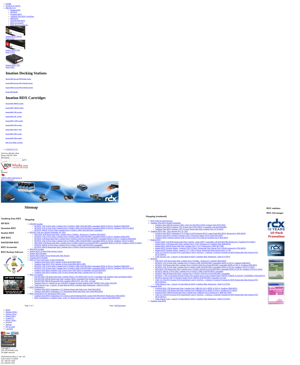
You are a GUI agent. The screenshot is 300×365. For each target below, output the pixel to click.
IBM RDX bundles (37, 249)
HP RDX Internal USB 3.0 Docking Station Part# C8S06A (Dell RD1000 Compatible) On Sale (190, 278)
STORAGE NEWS (13, 6)
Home (8, 310)
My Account (10, 327)
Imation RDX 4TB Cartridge (14, 138)
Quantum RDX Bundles (39, 258)
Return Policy (11, 316)
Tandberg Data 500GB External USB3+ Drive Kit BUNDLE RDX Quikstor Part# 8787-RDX (190, 225)
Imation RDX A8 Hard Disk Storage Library (46, 251)
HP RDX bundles (36, 224)
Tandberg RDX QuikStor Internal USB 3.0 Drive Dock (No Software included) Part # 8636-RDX (191, 238)
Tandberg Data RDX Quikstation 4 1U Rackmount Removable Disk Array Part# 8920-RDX (68, 292)
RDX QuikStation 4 (37, 287)
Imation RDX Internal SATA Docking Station (18, 79)
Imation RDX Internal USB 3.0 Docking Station (19, 83)
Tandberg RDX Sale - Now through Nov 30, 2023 (169, 231)
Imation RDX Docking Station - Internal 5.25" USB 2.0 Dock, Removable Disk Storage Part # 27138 (193, 250)
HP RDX (13, 12)
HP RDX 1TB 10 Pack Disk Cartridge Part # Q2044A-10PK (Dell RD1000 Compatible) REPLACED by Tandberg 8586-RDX (82, 226)
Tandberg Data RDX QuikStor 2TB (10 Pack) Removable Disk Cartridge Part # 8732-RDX (68, 273)
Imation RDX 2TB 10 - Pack (14, 129)
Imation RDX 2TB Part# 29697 (13, 66)
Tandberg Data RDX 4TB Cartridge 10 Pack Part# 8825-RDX (57, 262)
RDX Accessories (17, 23)
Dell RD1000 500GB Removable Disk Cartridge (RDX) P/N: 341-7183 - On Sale (64, 281)
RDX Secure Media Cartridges (14, 142)
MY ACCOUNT (7, 180)
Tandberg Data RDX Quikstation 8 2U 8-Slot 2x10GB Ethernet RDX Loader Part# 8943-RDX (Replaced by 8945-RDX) (79, 296)
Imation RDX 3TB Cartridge (14, 134)
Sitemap (9, 325)
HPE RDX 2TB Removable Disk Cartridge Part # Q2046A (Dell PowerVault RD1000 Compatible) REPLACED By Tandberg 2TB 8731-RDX (88, 243)
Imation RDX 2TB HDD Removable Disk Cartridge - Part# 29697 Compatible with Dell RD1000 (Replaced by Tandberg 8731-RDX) (205, 242)
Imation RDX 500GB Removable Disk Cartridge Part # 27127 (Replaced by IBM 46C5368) (189, 246)
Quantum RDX (16, 14)
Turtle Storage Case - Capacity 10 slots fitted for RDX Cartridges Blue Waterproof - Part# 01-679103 (71, 285)
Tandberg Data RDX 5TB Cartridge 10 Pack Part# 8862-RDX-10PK (60, 264)
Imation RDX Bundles (12, 92)
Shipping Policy (11, 312)
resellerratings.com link (8, 345)
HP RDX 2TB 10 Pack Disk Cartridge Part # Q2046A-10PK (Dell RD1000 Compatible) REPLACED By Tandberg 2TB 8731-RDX (84, 228)
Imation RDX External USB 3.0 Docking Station (19, 87)
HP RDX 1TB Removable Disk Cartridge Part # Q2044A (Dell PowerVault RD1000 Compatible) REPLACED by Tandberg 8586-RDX (85, 239)
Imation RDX (15, 10)
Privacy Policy (11, 320)
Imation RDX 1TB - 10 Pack (14, 116)
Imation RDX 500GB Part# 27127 (14, 38)
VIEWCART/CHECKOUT (11, 178)
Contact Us (10, 318)
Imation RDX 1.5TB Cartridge (14, 121)
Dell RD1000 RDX (17, 21)
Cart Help (9, 329)
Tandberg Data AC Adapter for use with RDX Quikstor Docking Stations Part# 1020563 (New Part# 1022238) (75, 283)
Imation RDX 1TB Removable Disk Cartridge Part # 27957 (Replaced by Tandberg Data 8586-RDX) (193, 244)
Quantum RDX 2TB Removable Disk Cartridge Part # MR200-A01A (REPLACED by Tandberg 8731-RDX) (196, 290)
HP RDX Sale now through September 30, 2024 (48, 232)
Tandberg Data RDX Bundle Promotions (165, 223)
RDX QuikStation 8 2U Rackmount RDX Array (48, 294)
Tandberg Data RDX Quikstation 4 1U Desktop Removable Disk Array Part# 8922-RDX (67, 289)
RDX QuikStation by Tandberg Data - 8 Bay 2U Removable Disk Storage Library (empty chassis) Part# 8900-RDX (77, 298)
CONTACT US (12, 149)
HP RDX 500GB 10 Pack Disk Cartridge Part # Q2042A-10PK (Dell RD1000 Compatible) (68, 230)
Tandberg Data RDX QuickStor (22, 16)
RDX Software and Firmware (161, 221)
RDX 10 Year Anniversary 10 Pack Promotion (47, 260)
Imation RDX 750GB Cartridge (15, 108)
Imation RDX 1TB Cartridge (14, 112)
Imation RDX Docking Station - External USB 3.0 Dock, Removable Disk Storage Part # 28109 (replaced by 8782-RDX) (200, 248)
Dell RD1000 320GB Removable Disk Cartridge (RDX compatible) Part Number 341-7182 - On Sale (72, 279)
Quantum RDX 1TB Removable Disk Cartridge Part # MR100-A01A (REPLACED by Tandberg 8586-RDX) (196, 288)
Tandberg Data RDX (158, 301)
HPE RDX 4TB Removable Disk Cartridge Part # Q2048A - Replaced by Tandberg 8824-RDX (70, 235)
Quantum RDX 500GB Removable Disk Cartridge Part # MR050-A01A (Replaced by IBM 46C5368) (193, 293)
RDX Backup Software (19, 25)
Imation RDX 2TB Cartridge (14, 125)
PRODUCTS (11, 8)
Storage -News (11, 314)
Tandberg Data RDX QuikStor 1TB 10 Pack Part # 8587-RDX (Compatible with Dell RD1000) (70, 270)
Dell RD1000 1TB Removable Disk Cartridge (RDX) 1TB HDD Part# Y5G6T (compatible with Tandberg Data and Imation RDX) (83, 277)
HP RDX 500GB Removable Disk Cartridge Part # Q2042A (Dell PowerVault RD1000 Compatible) (71, 247)
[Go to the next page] (121, 306)
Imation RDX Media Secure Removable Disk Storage (49, 256)
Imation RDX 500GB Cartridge (15, 103)
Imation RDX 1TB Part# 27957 (13, 51)
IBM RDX (14, 19)
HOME (8, 4)
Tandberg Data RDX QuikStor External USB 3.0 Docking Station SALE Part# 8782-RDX (189, 236)
